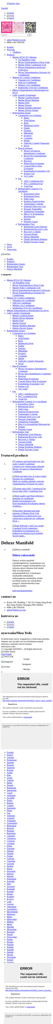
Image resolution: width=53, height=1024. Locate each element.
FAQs (9, 247)
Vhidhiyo (16, 52)
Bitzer (26, 118)
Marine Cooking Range (28, 98)
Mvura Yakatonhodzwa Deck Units (34, 62)
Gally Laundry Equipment (24, 95)
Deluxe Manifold (31, 237)
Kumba (10, 47)
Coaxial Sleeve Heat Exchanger (33, 167)
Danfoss (27, 130)
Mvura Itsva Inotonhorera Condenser (34, 374)
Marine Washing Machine (29, 108)
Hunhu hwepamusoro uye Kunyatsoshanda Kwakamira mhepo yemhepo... (28, 503)
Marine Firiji (23, 103)
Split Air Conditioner (27, 82)
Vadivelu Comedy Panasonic (36, 143)
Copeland (28, 138)
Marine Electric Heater (28, 110)
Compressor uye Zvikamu (29, 115)
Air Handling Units (26, 60)
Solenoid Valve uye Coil (35, 206)
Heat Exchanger (25, 148)
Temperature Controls (33, 204)
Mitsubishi (28, 133)
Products (11, 55)
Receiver (28, 161)
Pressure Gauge (31, 221)
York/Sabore (29, 120)
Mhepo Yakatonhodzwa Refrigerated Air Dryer (28, 310)
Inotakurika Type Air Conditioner (33, 87)
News (9, 244)
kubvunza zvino (8, 646)
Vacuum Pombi (30, 234)
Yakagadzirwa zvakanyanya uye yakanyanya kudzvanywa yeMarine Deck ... (28, 518)
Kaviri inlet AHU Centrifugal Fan (27, 491)
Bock (26, 123)
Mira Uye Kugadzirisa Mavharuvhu (34, 215)
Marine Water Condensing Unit (32, 65)
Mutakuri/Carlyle (31, 125)
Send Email (6, 654)
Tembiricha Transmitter (34, 211)
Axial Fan (28, 186)
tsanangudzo (26, 590)
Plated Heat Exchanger (34, 163)
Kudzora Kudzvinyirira (34, 201)
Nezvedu (11, 49)
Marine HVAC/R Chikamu (24, 57)
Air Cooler (28, 176)
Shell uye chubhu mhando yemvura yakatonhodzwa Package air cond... (28, 482)
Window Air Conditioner (29, 85)
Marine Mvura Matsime (28, 100)
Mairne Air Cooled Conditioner (26, 77)
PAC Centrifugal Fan (33, 183)
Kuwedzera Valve (32, 194)
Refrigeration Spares (21, 113)
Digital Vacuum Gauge (34, 242)
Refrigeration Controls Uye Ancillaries (29, 401)
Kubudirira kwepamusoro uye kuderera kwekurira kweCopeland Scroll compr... (27, 533)
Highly (27, 140)
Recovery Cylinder (32, 232)
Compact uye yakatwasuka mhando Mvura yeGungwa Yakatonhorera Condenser (28, 469)
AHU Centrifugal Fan (33, 181)
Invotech (28, 135)
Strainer (27, 219)
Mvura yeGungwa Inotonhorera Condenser (34, 152)
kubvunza (16, 590)
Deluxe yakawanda (23, 555)
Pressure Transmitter (33, 209)
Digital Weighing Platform (35, 239)
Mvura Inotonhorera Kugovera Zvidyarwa (31, 290)
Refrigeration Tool (26, 224)
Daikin (27, 128)
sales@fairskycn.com (16, 610)
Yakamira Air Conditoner (29, 80)
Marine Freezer (25, 105)
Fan (19, 178)
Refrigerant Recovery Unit (35, 229)
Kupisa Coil (29, 173)
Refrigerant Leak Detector (35, 226)
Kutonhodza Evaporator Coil (37, 171)
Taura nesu (12, 249)
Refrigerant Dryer (32, 196)
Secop (26, 146)
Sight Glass (29, 199)
